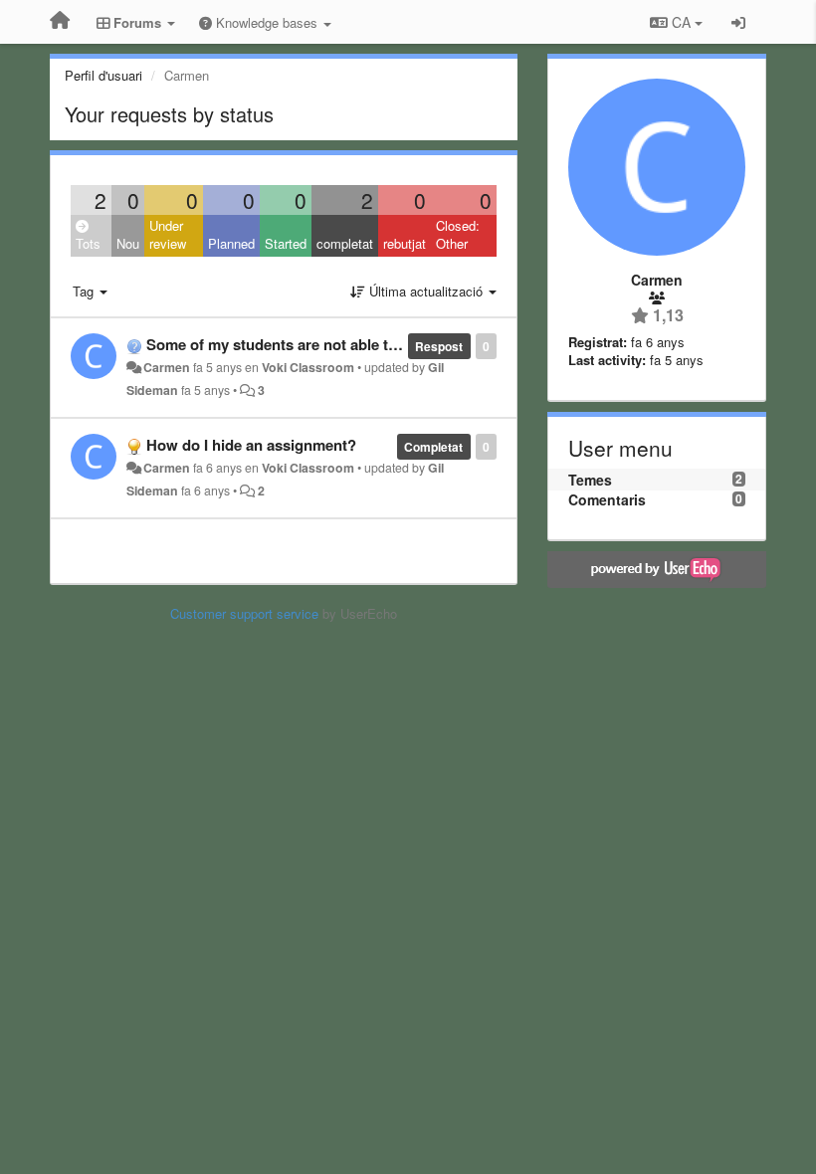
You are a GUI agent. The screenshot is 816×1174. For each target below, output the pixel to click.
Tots (88, 243)
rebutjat (404, 243)
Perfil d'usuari (103, 75)
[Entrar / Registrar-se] (738, 22)
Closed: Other (458, 235)
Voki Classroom (308, 367)
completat (344, 243)
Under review (167, 235)
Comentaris (607, 499)
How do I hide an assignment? (251, 445)
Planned (231, 243)
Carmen (166, 367)
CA (681, 22)
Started (285, 243)
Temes (590, 479)
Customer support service (244, 613)
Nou (127, 243)
